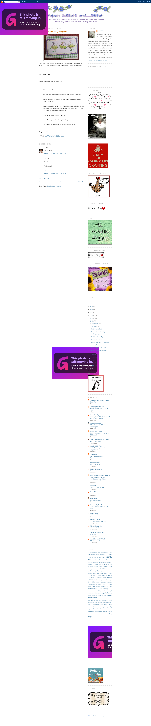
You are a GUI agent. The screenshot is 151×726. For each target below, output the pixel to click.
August (94, 360)
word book (99, 614)
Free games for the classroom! (98, 521)
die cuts (104, 568)
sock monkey (103, 602)
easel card (96, 573)
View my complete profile (97, 60)
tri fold (95, 611)
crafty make (94, 564)
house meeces (106, 584)
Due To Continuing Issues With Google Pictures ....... (98, 448)
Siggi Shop (93, 498)
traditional (90, 611)
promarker (109, 595)
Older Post (81, 182)
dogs (110, 571)
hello (94, 584)
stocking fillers (108, 604)
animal (89, 552)
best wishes (109, 552)
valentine (99, 611)
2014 (91, 309)
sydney (104, 607)
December (95, 323)
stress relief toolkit (92, 607)
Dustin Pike (93, 492)
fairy (89, 577)
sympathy (109, 607)
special (109, 602)
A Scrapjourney (95, 462)
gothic (98, 582)
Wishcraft (93, 485)
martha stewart (92, 589)
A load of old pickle (96, 526)
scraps (110, 600)
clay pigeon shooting (93, 562)
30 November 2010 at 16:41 (55, 173)
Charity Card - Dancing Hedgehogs (98, 333)
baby (99, 552)
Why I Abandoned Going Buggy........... (96, 457)
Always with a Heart (96, 431)
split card (90, 604)
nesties (93, 591)
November (95, 326)
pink (93, 595)
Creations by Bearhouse (97, 505)
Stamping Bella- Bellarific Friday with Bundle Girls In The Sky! (100, 417)
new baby (98, 591)
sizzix (92, 602)
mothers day (104, 588)
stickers (101, 604)
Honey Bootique (95, 415)
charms (103, 560)
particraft (101, 593)
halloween (103, 582)
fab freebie (109, 575)
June (93, 366)
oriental (89, 593)
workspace (104, 614)
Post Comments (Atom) (54, 186)
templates (90, 609)
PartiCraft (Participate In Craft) (100, 400)
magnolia (105, 586)
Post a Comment (44, 178)
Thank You (93, 402)
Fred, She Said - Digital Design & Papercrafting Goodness (100, 476)
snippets (97, 602)
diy (104, 571)
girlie (93, 582)
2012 (91, 315)
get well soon (106, 580)
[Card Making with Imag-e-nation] (98, 716)
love (102, 586)
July (93, 363)
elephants (93, 575)
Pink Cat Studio (95, 519)
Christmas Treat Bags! (97, 337)
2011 (91, 318)
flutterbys (99, 577)
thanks (101, 609)
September (95, 357)
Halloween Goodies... (95, 494)
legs (97, 586)
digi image (93, 571)
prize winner (97, 595)
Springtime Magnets (95, 441)
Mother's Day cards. (95, 500)
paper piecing (95, 593)
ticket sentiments (108, 609)
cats (100, 557)
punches (101, 598)
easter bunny (104, 573)
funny (100, 580)
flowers (93, 577)
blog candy (103, 554)
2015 (91, 307)
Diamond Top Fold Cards (98, 348)
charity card (50, 136)
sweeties (100, 607)
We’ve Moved (93, 534)
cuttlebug (106, 564)
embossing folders (100, 575)
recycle (106, 598)
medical (99, 588)
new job (110, 591)
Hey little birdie (94, 515)
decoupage (105, 566)
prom (105, 595)
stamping (96, 605)
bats (102, 552)
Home (62, 182)
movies (110, 588)
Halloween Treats (94, 528)
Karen (101, 31)
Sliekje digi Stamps (96, 469)
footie (104, 577)
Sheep (89, 602)
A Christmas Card (95, 541)
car (97, 557)
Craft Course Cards (96, 329)
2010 (91, 321)
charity (103, 557)
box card (94, 557)
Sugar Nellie (94, 513)
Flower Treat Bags (96, 340)
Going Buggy (94, 454)
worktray (109, 614)
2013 (91, 312)
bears (104, 552)
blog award (96, 554)
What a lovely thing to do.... (99, 350)
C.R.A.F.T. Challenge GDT (97, 487)
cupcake (101, 564)
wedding (105, 611)
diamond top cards (96, 569)
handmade (109, 582)
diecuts (110, 569)
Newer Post (42, 182)
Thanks (92, 471)
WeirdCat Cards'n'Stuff (97, 539)
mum (89, 591)
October (94, 354)
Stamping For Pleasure (97, 406)
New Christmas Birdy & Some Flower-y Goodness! (98, 480)
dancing (100, 566)
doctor (107, 571)
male (110, 586)
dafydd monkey (94, 566)
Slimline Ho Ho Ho (95, 464)
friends (97, 580)
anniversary (95, 552)
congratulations (104, 562)
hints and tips (99, 584)
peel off (105, 593)
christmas (108, 560)
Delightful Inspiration (96, 532)
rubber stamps (95, 600)
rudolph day (104, 600)
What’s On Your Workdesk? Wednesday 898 (97, 426)
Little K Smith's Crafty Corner (99, 439)
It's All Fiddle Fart (95, 446)
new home (104, 591)
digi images (100, 571)
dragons (90, 573)
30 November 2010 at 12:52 (55, 153)
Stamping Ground (95, 423)
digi (88, 571)
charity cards (96, 560)
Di (44, 147)
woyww (91, 616)
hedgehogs (59, 136)
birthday (90, 554)
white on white (93, 614)
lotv (99, 586)
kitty (93, 586)
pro (102, 595)
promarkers (93, 597)
